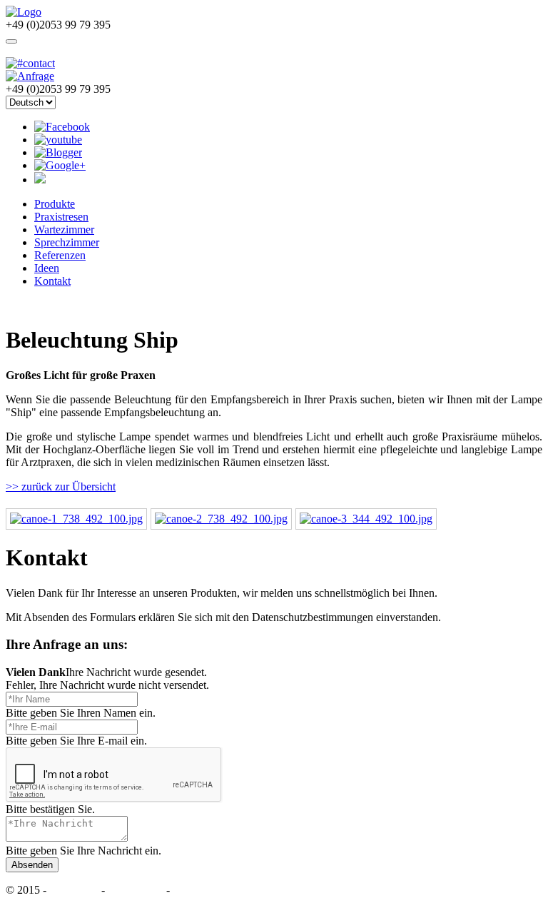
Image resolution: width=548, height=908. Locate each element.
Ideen (46, 268)
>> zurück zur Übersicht (61, 486)
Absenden (32, 864)
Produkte (54, 204)
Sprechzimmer (66, 242)
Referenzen (60, 255)
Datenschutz (135, 890)
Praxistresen (61, 217)
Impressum (75, 890)
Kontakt (52, 281)
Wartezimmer (64, 229)
